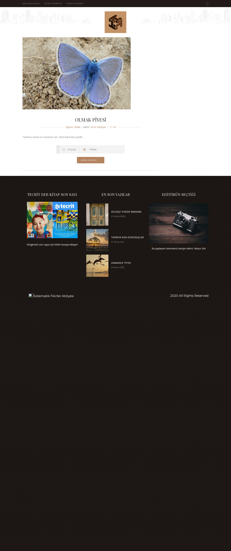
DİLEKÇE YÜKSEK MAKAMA (126, 211)
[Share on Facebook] (101, 149)
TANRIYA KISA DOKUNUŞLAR (127, 237)
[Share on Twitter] (106, 149)
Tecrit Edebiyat (98, 127)
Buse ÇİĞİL (118, 267)
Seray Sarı (118, 241)
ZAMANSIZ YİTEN (121, 262)
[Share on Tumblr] (116, 149)
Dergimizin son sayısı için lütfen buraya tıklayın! (52, 244)
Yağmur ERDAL (73, 127)
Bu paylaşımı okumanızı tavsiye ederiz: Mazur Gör (179, 248)
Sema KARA (119, 216)
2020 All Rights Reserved (189, 296)
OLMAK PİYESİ (90, 119)
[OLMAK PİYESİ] (90, 73)
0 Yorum (72, 149)
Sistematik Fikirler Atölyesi (53, 296)
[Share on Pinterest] (120, 149)
